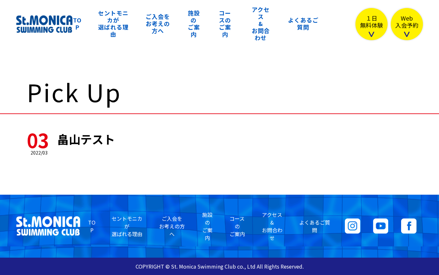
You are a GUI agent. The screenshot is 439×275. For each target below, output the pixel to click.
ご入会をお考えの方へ (158, 23)
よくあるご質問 (303, 23)
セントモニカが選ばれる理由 (113, 23)
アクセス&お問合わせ (261, 23)
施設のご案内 (194, 23)
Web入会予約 (406, 22)
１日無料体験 (371, 22)
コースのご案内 (225, 23)
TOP (77, 23)
